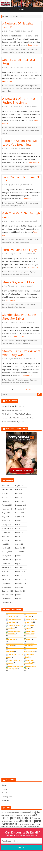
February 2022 (7, 583)
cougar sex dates (28, 815)
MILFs (25, 826)
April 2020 (18, 528)
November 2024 (7, 509)
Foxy (5, 286)
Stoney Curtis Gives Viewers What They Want (21, 353)
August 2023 (6, 536)
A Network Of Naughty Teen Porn (17, 25)
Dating (4, 785)
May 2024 (5, 517)
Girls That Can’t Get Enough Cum (21, 215)
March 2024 (6, 521)
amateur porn (19, 813)
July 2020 (18, 521)
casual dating (10, 815)
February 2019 (20, 571)
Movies (4, 789)
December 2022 (7, 560)
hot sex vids (23, 824)
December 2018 (20, 579)
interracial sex (6, 91)
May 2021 (18, 493)
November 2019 (20, 540)
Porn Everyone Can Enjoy (19, 250)
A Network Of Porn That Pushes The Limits (18, 100)
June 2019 (18, 560)
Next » (28, 389)
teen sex (32, 52)
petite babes (26, 343)
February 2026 (7, 489)
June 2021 (18, 489)
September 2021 (7, 603)
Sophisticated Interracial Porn (19, 61)
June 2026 (5, 485)
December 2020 (20, 505)
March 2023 (6, 548)
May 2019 (18, 564)
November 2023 (7, 528)
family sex (37, 818)
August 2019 (19, 552)
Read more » (33, 45)
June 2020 (18, 524)
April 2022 (5, 575)
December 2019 (20, 536)
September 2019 (20, 548)
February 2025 (7, 505)
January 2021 (19, 501)
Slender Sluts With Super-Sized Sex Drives (19, 316)
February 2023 (7, 552)
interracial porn (35, 88)
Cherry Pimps (19, 815)
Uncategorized (7, 797)
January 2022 (6, 587)
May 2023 (5, 544)
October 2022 (6, 564)
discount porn (22, 49)
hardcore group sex (14, 821)
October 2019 (20, 544)
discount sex (32, 49)
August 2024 (6, 513)
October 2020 (20, 513)
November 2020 (20, 509)
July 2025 (5, 497)
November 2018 (20, 583)
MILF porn (20, 826)
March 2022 (6, 579)
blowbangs (21, 203)
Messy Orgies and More (18, 282)
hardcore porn (7, 52)
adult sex (3, 812)
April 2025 (5, 501)
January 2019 (19, 575)
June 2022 (5, 571)
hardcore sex (17, 52)
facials (27, 304)
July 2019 (18, 556)
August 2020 (19, 517)
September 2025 (7, 493)
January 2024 (6, 524)
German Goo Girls (8, 307)
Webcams (5, 801)
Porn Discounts (9, 49)
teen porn (25, 52)
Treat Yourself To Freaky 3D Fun (21, 179)
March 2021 (19, 497)
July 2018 (18, 595)
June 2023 (5, 540)
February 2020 (20, 532)
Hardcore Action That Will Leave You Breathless (19, 142)
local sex (8, 826)
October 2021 (6, 599)
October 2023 (6, 532)
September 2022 (7, 567)
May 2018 (18, 599)
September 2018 (20, 591)
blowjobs (21, 86)
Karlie (6, 31)
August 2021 (19, 485)
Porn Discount (20, 307)
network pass (32, 826)
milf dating (14, 826)
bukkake (21, 304)
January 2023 (6, 556)
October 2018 (20, 587)
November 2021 (7, 595)
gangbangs (33, 304)
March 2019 (19, 567)
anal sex (21, 128)
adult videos (11, 813)
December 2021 (7, 591)
